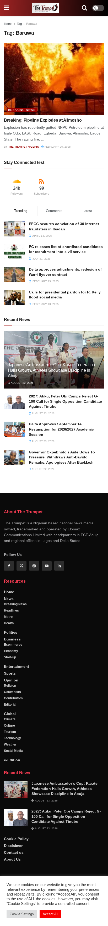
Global (10, 714)
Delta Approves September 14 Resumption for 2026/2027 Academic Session (61, 429)
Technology (12, 738)
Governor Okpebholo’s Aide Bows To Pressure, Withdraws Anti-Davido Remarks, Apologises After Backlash (62, 457)
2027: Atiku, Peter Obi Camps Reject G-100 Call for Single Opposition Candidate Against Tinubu (65, 401)
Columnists (12, 692)
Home (8, 24)
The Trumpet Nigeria (23, 146)
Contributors (13, 698)
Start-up (10, 657)
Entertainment (16, 666)
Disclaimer (13, 846)
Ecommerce (13, 644)
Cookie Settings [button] (22, 914)
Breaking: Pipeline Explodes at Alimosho (43, 120)
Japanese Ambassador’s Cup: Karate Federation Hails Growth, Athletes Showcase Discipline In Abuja (51, 370)
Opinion (11, 680)
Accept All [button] (50, 914)
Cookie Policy (16, 839)
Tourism (10, 732)
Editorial (10, 704)
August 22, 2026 (43, 469)
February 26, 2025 (57, 146)
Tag (19, 24)
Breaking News (21, 109)
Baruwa (31, 24)
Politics (10, 632)
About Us (12, 859)
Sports (10, 673)
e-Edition (12, 760)
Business (12, 639)
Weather (10, 744)
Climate (9, 719)
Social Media (13, 751)
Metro (8, 617)
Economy (11, 651)
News (9, 599)
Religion (10, 685)
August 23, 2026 (22, 382)
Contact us (14, 852)
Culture (9, 725)
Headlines (11, 610)
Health (9, 623)
